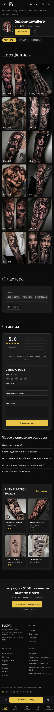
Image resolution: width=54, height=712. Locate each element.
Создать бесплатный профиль (27, 604)
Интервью (33, 634)
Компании (6, 671)
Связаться (22, 32)
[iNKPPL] (11, 4)
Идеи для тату (8, 661)
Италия (32, 11)
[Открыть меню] (5, 4)
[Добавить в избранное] (35, 32)
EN (7, 692)
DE (10, 692)
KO (27, 692)
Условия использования (40, 657)
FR (17, 692)
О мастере (24, 40)
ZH (31, 692)
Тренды (32, 637)
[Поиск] (31, 4)
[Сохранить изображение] (22, 68)
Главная (6, 11)
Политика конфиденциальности (38, 662)
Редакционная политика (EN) (40, 668)
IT (20, 692)
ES (14, 692)
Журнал (32, 630)
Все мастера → (42, 491)
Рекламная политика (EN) (40, 673)
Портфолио (9, 40)
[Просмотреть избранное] (37, 4)
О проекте (33, 653)
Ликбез (5, 675)
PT (24, 692)
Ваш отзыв (10, 403)
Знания (32, 641)
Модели (5, 657)
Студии (5, 668)
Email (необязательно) (15, 393)
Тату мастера (19, 11)
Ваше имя (10, 383)
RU (3, 692)
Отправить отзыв (27, 423)
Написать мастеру (26, 700)
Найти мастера (8, 653)
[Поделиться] (48, 700)
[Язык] (49, 4)
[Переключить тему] (43, 4)
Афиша (5, 664)
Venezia (42, 11)
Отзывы (36, 40)
